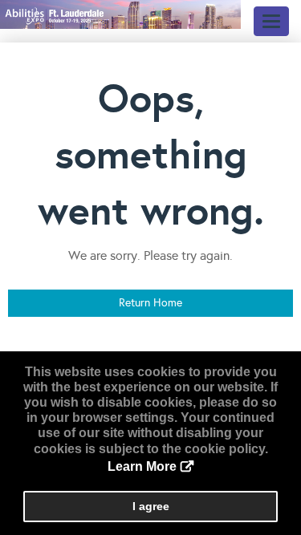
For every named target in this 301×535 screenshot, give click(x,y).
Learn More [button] (142, 466)
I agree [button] (150, 506)
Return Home (150, 303)
